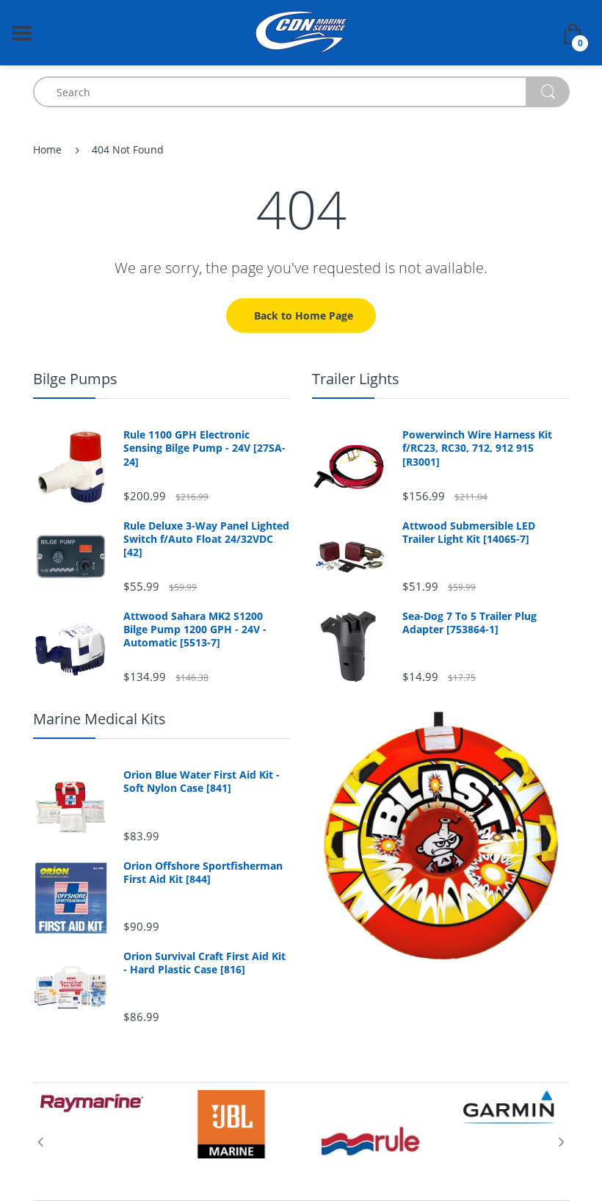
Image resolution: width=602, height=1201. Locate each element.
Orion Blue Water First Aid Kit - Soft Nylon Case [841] (201, 781)
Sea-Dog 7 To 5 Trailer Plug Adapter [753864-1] (469, 623)
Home (47, 149)
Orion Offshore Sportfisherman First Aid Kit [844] (203, 872)
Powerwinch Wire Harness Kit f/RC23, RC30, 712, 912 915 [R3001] (477, 448)
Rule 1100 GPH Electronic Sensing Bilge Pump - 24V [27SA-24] (204, 448)
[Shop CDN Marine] (301, 31)
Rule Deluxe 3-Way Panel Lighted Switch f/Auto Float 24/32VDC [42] (206, 539)
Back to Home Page (303, 315)
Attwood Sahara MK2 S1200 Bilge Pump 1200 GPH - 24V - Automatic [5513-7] (194, 629)
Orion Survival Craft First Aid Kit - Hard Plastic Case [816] (204, 963)
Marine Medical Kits (99, 719)
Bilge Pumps (75, 379)
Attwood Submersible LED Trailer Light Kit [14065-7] (468, 532)
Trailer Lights (355, 379)
